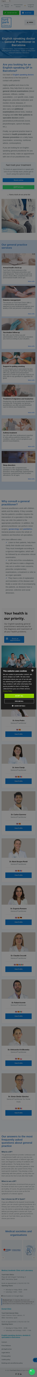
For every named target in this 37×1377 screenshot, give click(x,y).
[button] (18, 706)
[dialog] (18, 688)
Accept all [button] (19, 696)
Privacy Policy (7, 691)
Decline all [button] (19, 701)
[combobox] (32, 670)
